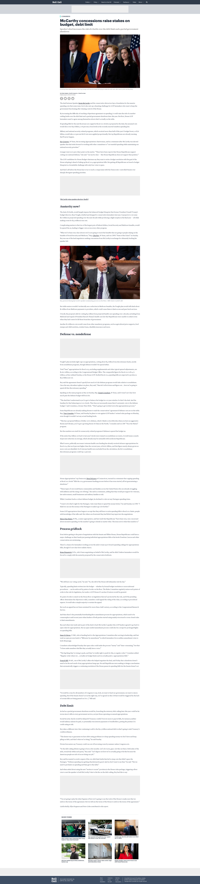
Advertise (117, 878)
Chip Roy (96, 235)
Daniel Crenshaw (104, 393)
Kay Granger (64, 142)
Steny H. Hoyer (65, 635)
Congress (65, 16)
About (101, 878)
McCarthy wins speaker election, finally (74, 199)
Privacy (109, 880)
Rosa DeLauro (92, 478)
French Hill (64, 660)
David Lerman (82, 93)
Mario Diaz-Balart (66, 519)
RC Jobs (117, 880)
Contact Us (110, 878)
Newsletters (102, 881)
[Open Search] (147, 2)
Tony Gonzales (68, 413)
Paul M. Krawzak (73, 93)
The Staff (110, 881)
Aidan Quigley (64, 93)
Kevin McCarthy (84, 103)
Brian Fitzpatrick (66, 552)
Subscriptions (118, 881)
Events (101, 880)
